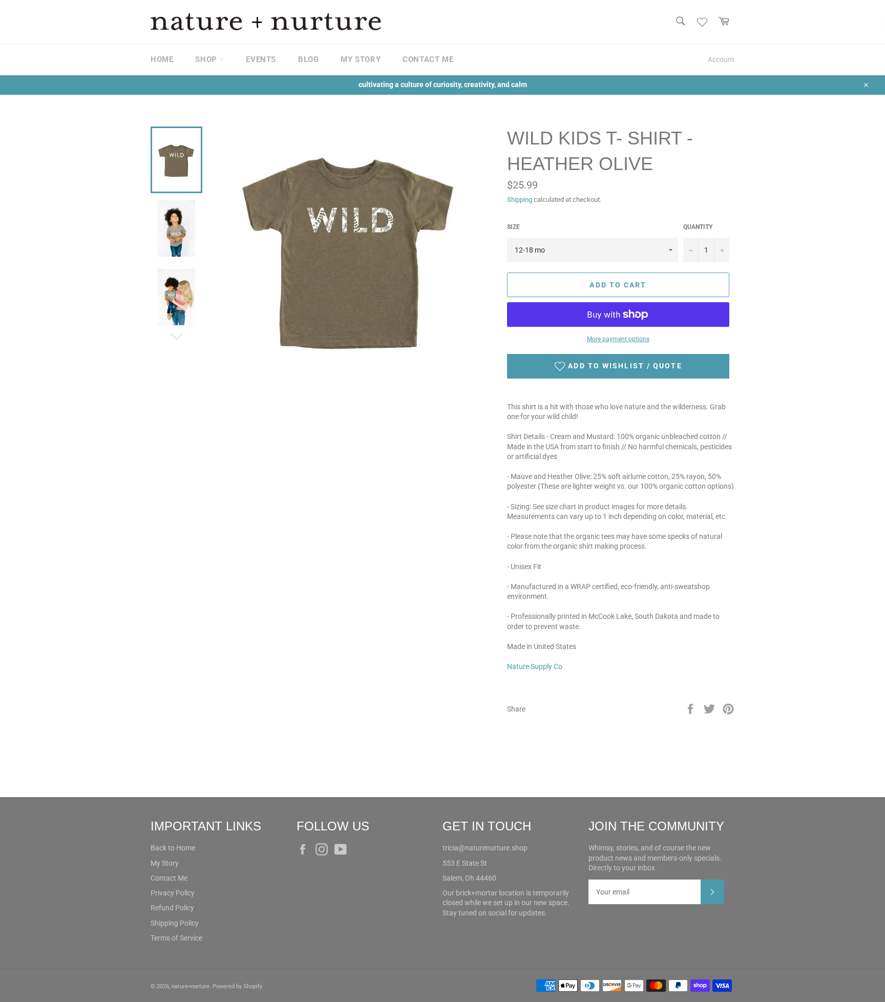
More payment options (618, 339)
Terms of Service (176, 938)
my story (361, 59)
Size (513, 227)
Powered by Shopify (237, 986)
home (162, 59)
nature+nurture (190, 986)
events (261, 59)
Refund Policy (172, 908)
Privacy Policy (173, 893)
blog (308, 59)
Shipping (519, 199)
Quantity (697, 227)
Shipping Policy (175, 923)
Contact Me (169, 878)
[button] (618, 366)
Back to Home (173, 848)
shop (207, 59)
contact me (428, 59)
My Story (165, 863)
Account (721, 59)
